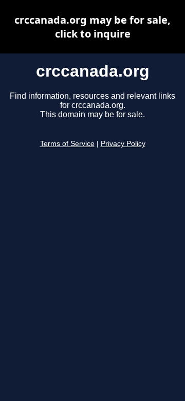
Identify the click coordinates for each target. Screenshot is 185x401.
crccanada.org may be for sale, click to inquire (92, 27)
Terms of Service (67, 144)
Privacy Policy (123, 144)
